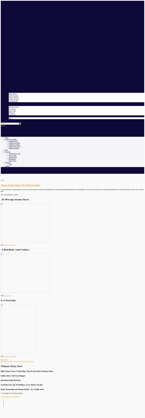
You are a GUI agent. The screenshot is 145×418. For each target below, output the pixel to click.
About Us (7, 116)
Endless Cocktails (13, 97)
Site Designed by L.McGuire (10, 397)
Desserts (10, 361)
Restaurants (12, 113)
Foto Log (7, 295)
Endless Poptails (13, 101)
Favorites (7, 105)
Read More (4, 360)
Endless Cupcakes (14, 96)
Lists (15, 361)
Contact (7, 120)
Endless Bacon (13, 94)
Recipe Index (12, 111)
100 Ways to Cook (14, 107)
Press (10, 118)
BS (4, 180)
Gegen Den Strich (9, 356)
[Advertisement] (72, 412)
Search (3, 125)
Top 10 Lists (12, 109)
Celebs (4, 361)
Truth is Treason (9, 245)
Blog (6, 103)
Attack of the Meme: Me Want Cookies (20, 185)
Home (6, 90)
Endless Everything (10, 92)
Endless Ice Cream (14, 99)
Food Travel (12, 114)
